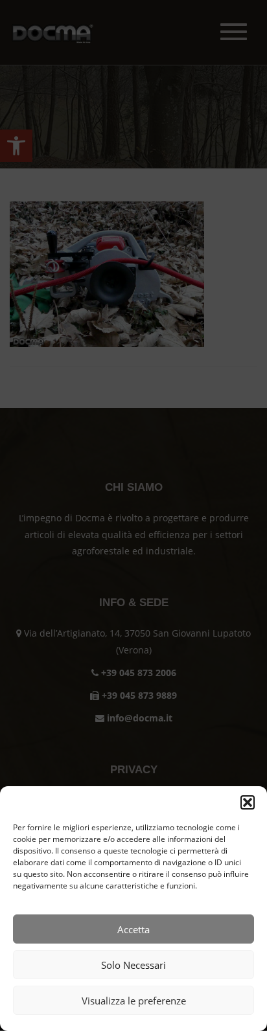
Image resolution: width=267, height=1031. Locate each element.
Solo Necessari (133, 964)
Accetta (133, 929)
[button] (247, 802)
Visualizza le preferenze (134, 1000)
